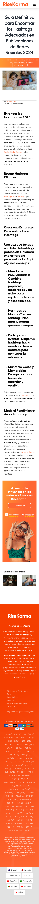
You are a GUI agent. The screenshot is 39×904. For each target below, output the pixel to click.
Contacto (11, 706)
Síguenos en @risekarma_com (20, 712)
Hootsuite (25, 395)
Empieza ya (18, 65)
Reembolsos (12, 697)
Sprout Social (28, 452)
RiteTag (21, 196)
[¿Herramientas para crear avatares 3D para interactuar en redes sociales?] (10, 580)
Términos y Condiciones (17, 691)
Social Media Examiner (14, 152)
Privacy (10, 694)
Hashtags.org (10, 196)
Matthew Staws (12, 101)
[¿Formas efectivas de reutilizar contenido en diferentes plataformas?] (29, 580)
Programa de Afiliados (17, 703)
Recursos (11, 700)
